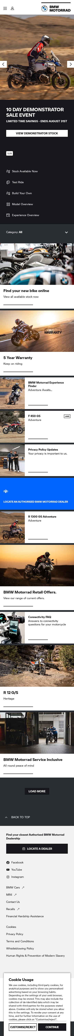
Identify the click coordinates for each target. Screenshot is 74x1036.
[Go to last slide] (3, 64)
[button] (5, 8)
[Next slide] (70, 64)
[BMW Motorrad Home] (56, 8)
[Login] (12, 7)
